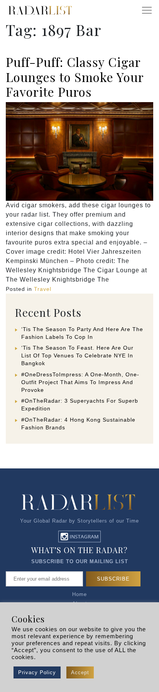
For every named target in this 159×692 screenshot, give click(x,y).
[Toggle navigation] (146, 10)
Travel (42, 289)
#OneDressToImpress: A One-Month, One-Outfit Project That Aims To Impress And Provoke (80, 382)
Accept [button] (80, 672)
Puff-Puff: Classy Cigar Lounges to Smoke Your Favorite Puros (75, 76)
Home (79, 594)
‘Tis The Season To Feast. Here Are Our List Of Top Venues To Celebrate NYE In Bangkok (77, 355)
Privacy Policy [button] (37, 672)
